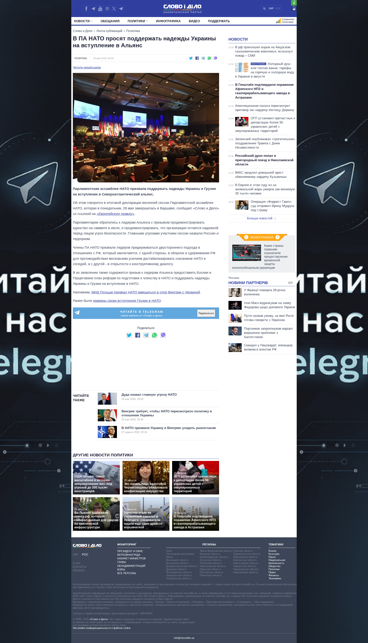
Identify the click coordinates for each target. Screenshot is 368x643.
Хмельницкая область (246, 563)
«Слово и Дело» (99, 619)
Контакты (80, 566)
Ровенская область (211, 575)
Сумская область (243, 550)
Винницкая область (177, 560)
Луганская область (211, 560)
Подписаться (206, 313)
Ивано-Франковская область (216, 550)
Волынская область (177, 563)
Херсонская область (245, 560)
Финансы (274, 575)
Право (272, 572)
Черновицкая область (245, 572)
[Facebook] (86, 8)
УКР (271, 8)
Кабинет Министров (131, 558)
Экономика (275, 578)
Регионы (209, 544)
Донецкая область (176, 569)
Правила (79, 570)
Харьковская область (245, 557)
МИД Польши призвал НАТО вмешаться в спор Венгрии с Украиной (145, 292)
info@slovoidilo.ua (184, 637)
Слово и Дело (82, 31)
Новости (82, 21)
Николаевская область (213, 566)
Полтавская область (211, 572)
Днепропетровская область (182, 566)
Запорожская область (178, 578)
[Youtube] (100, 8)
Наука (272, 557)
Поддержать (219, 21)
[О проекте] (294, 3)
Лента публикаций (109, 31)
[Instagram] (107, 8)
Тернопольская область (246, 553)
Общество (274, 566)
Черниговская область (246, 569)
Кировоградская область (214, 557)
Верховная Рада (128, 554)
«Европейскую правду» (115, 214)
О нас (77, 563)
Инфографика (168, 21)
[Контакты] (294, 8)
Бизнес (273, 550)
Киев (169, 550)
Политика (133, 31)
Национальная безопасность (277, 562)
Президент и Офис (130, 551)
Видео (194, 21)
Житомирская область (179, 572)
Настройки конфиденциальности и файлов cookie (102, 628)
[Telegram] (93, 8)
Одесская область (210, 569)
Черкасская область (244, 566)
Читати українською (87, 67)
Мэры (121, 569)
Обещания (110, 21)
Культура (274, 553)
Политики (136, 21)
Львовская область (211, 563)
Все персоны (126, 573)
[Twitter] (113, 8)
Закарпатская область (179, 575)
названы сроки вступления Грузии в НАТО (127, 301)
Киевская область (210, 553)
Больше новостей (259, 218)
